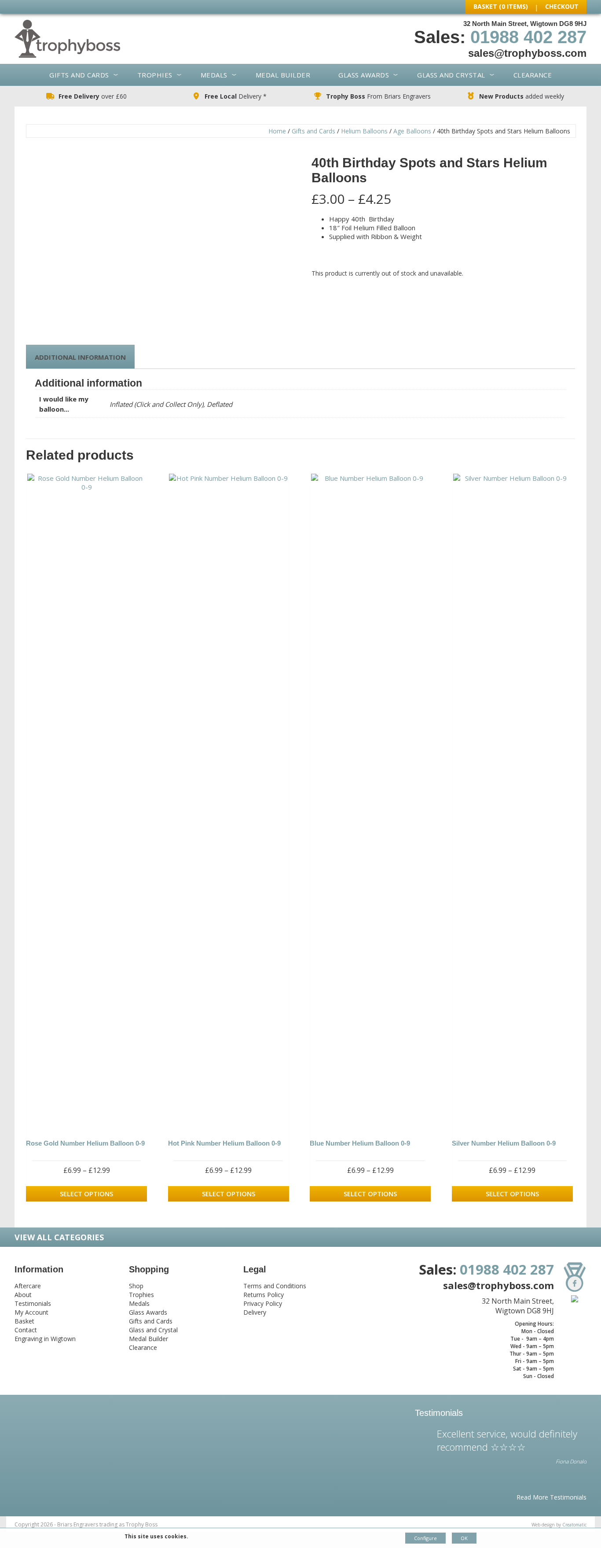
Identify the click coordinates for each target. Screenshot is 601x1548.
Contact (26, 1330)
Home (277, 131)
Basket (24, 1321)
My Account (31, 1312)
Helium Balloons (364, 131)
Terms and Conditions (274, 1286)
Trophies (154, 74)
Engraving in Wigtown (45, 1338)
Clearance (532, 74)
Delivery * (236, 96)
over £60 (93, 96)
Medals (214, 74)
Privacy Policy (262, 1303)
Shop (136, 1286)
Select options (86, 1193)
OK (464, 1538)
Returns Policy (263, 1294)
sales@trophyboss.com (527, 53)
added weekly (521, 96)
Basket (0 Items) (500, 6)
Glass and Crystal (451, 74)
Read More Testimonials (551, 1497)
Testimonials (33, 1303)
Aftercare (28, 1286)
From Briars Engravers (378, 96)
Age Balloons (412, 131)
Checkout (562, 6)
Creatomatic (574, 1525)
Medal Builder (283, 74)
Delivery (254, 1312)
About (23, 1294)
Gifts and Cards (79, 74)
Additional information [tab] (80, 357)
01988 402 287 (528, 37)
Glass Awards (363, 74)
